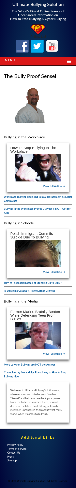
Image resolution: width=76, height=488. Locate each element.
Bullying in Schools (19, 223)
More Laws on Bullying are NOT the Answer (29, 365)
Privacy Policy (15, 445)
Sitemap (12, 460)
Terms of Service (17, 449)
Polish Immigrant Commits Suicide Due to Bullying (31, 235)
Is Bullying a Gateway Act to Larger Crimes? (29, 291)
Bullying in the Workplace (24, 137)
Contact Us (13, 453)
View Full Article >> (54, 186)
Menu (10, 60)
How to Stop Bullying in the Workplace (33, 149)
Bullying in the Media (21, 301)
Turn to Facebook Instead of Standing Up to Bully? (33, 283)
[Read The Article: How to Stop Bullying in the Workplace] (38, 167)
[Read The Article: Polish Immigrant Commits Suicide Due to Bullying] (38, 253)
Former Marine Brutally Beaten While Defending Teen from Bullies (35, 315)
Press (10, 457)
